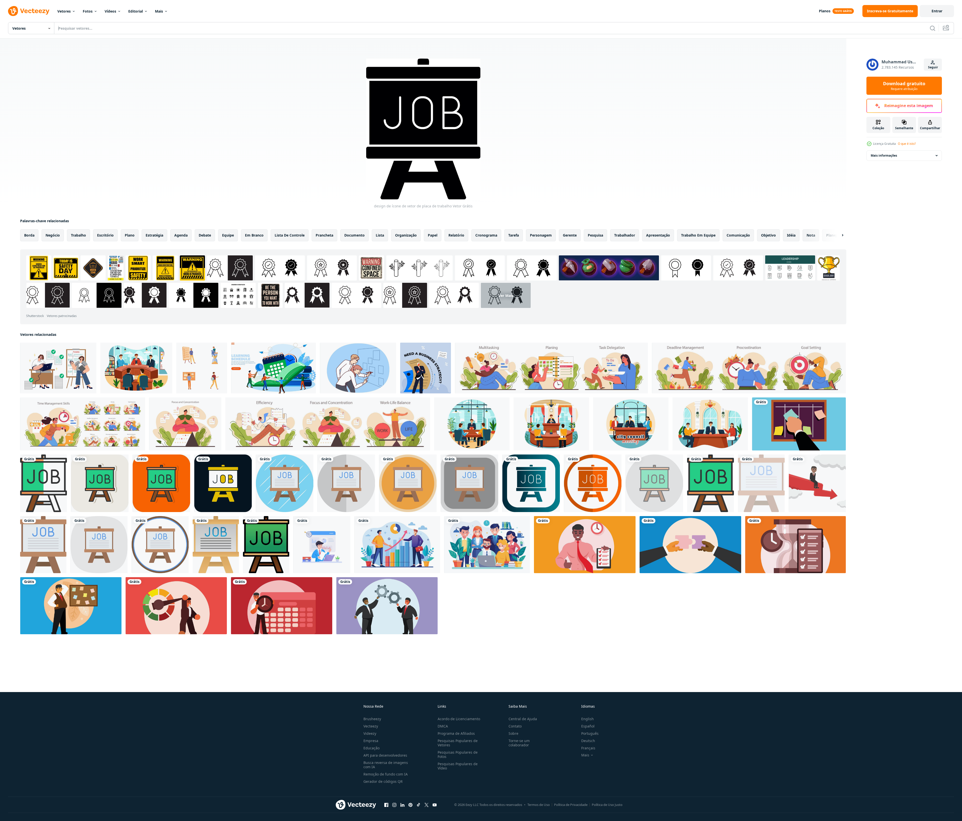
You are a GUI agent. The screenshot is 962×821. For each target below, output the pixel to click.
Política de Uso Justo (607, 804)
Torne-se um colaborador (519, 742)
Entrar (937, 11)
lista (380, 235)
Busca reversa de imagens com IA (385, 764)
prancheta (324, 235)
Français (588, 748)
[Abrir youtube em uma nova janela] (435, 805)
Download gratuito (904, 85)
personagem (541, 235)
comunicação (738, 235)
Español (588, 726)
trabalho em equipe (698, 235)
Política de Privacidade (571, 804)
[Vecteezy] (28, 11)
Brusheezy (372, 718)
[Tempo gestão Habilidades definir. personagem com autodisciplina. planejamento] (82, 423)
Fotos (88, 11)
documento (354, 235)
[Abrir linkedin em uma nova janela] (402, 805)
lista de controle (290, 235)
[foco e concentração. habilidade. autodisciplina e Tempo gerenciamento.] (185, 423)
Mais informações (884, 155)
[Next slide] (838, 235)
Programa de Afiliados (456, 733)
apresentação (658, 235)
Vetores (64, 11)
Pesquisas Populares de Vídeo (458, 765)
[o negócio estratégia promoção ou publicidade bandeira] (425, 368)
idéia (791, 235)
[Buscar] (933, 28)
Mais (159, 11)
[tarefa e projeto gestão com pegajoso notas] (799, 423)
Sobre (513, 733)
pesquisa (595, 235)
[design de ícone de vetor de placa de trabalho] (43, 483)
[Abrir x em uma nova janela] (427, 805)
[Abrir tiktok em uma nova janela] (418, 805)
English (587, 718)
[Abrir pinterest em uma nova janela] (410, 805)
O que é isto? (907, 144)
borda (29, 235)
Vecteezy (370, 726)
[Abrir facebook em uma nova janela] (386, 805)
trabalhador (624, 235)
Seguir (933, 67)
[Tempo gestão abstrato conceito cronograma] (281, 605)
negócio (53, 235)
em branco (254, 235)
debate (205, 235)
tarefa (513, 235)
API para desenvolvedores (385, 755)
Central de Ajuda (523, 718)
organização (406, 235)
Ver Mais (505, 295)
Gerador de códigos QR (383, 781)
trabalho (78, 235)
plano (130, 235)
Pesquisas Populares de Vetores (458, 742)
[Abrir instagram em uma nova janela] (394, 805)
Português (590, 733)
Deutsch (588, 740)
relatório (456, 235)
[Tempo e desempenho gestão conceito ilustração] (585, 544)
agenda (181, 235)
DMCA (443, 726)
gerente (570, 235)
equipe (228, 235)
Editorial (135, 11)
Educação (371, 748)
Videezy (369, 733)
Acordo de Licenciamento (459, 718)
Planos (824, 11)
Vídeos (110, 11)
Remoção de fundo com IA (385, 774)
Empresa (370, 740)
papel (432, 235)
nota (811, 235)
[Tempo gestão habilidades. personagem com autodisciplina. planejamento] (551, 368)
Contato (515, 726)
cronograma (486, 235)
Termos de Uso (538, 804)
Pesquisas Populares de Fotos (458, 754)
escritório (105, 235)
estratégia (154, 235)
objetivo (768, 235)
